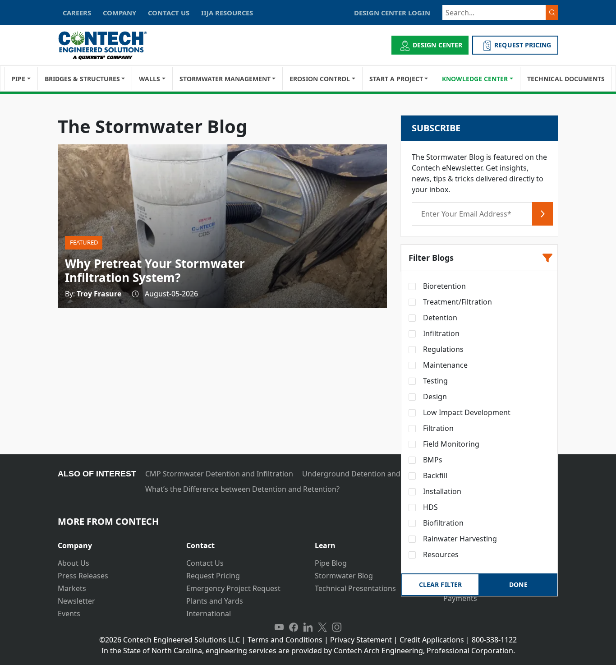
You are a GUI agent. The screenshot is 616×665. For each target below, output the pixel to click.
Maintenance (444, 365)
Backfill (434, 475)
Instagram (337, 627)
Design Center (437, 45)
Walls (149, 78)
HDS (429, 507)
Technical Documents (566, 78)
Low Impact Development (465, 412)
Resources (440, 554)
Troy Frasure (99, 294)
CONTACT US (168, 12)
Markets (72, 588)
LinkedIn (308, 627)
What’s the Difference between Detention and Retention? (242, 489)
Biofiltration (442, 523)
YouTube (279, 627)
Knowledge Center (475, 78)
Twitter (322, 627)
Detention (439, 318)
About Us (73, 563)
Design (434, 397)
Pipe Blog (331, 563)
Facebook (294, 627)
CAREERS (77, 12)
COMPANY (119, 12)
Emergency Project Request (233, 588)
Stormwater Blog (344, 576)
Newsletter (76, 601)
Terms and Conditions (285, 640)
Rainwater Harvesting (459, 539)
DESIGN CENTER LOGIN (392, 12)
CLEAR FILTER (440, 584)
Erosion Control (320, 78)
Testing (434, 381)
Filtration (437, 428)
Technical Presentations (355, 588)
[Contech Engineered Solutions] (108, 45)
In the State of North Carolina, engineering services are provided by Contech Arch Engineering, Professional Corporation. (308, 651)
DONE (518, 584)
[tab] (115, 542)
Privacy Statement (361, 640)
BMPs (431, 460)
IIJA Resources (227, 12)
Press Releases (83, 576)
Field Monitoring (450, 444)
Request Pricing (213, 576)
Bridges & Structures (82, 78)
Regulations (442, 349)
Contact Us (205, 563)
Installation (441, 491)
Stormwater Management (225, 78)
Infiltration (440, 333)
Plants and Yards (214, 601)
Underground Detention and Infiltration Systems (385, 474)
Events (69, 614)
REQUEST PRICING (522, 45)
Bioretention (443, 286)
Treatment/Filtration (456, 302)
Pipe (18, 78)
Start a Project (396, 78)
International (208, 614)
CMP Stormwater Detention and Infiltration (219, 474)
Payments (460, 598)
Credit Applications (432, 640)
